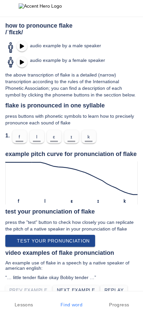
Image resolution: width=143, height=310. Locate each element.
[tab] (24, 300)
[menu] (9, 8)
